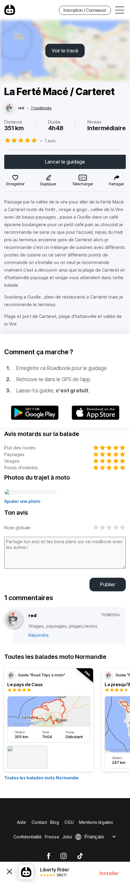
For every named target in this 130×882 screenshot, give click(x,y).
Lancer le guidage (65, 162)
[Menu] (120, 10)
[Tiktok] (80, 856)
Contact (39, 822)
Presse (52, 836)
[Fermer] (9, 872)
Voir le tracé (65, 51)
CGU (69, 822)
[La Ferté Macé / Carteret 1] (30, 492)
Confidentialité (27, 836)
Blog (54, 822)
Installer (109, 873)
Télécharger (82, 183)
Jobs (67, 836)
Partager (116, 183)
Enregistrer (15, 183)
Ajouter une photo (22, 501)
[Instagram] (63, 856)
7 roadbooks (41, 108)
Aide (21, 822)
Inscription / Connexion (84, 10)
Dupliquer (48, 183)
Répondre (38, 635)
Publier (107, 584)
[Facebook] (48, 856)
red (21, 108)
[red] (9, 108)
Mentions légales (96, 822)
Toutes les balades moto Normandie (41, 777)
